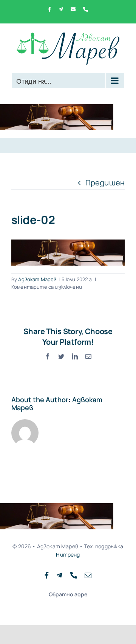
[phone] (73, 575)
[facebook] (47, 575)
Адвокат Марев (37, 279)
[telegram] (59, 575)
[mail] (88, 575)
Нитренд (68, 554)
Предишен (105, 182)
